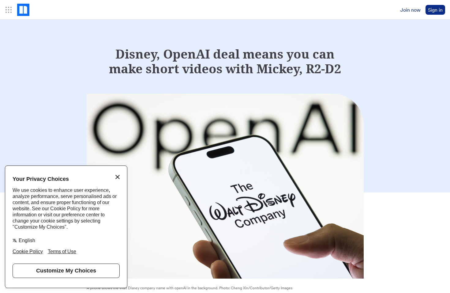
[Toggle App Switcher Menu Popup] (8, 10)
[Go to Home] (23, 10)
